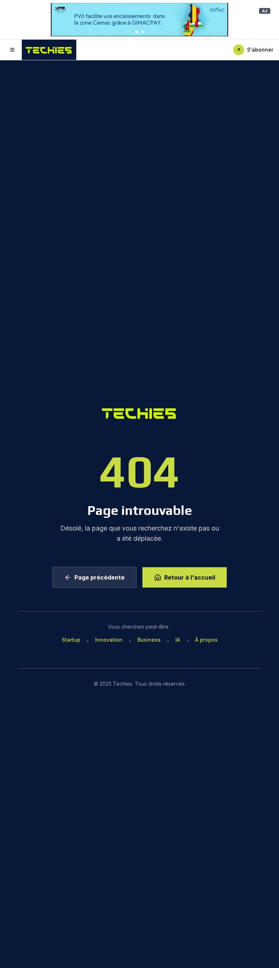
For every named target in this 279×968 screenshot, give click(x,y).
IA (177, 640)
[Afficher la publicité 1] (136, 32)
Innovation (108, 640)
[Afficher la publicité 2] (142, 32)
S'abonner (260, 50)
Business (149, 640)
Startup (71, 640)
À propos (206, 640)
